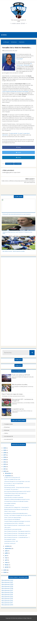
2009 (5, 570)
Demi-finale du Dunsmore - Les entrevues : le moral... (17, 525)
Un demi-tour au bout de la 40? (12, 477)
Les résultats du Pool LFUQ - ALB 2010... (14, 523)
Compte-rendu (8, 424)
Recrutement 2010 (7, 605)
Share (19, 147)
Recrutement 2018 (7, 588)
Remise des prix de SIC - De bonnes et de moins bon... (17, 487)
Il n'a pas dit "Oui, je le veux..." (11, 489)
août (6, 550)
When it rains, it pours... (10, 511)
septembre (8, 548)
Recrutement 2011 (7, 602)
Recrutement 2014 (7, 596)
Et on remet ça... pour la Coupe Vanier (13, 483)
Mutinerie (18, 163)
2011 (4, 469)
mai (6, 557)
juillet (6, 553)
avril (6, 560)
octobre (7, 546)
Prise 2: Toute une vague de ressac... (12, 394)
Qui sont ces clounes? (9, 485)
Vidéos (6, 433)
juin (6, 555)
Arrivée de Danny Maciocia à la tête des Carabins (16, 501)
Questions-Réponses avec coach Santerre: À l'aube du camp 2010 (17, 232)
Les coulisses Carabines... (10, 503)
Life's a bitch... (7, 527)
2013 (4, 464)
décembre (8, 473)
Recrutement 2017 (7, 590)
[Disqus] (18, 278)
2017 (4, 455)
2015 (4, 459)
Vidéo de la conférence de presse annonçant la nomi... (17, 499)
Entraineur (9, 163)
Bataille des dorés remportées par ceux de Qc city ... (16, 509)
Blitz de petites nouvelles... (20, 384)
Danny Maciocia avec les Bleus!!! (12, 519)
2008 (5, 572)
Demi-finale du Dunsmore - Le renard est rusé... (16, 535)
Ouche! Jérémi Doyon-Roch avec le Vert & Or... (15, 493)
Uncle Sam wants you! (9, 543)
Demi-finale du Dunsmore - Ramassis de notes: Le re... (17, 533)
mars (6, 562)
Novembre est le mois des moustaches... (14, 497)
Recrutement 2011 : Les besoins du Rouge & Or (22, 400)
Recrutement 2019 (7, 586)
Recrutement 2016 (7, 592)
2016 (4, 457)
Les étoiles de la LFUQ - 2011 (11, 541)
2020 (4, 448)
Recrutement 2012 (7, 600)
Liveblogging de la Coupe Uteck (11, 172)
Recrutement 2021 (7, 582)
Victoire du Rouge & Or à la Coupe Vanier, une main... (17, 481)
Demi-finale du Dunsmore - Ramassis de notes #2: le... (17, 531)
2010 (4, 471)
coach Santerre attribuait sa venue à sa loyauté (15, 91)
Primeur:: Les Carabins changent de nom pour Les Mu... (18, 515)
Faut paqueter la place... (10, 539)
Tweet (19, 152)
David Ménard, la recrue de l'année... (13, 529)
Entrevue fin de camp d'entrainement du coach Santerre (16, 214)
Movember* (19, 59)
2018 (4, 452)
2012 (4, 466)
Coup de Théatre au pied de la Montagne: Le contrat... (17, 521)
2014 (4, 462)
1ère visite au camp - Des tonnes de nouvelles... (14, 251)
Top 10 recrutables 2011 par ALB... (12, 479)
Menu (4, 35)
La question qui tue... (18, 409)
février (7, 564)
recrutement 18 (8, 436)
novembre (8, 475)
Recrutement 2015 (7, 594)
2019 (4, 450)
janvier (7, 567)
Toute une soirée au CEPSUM (21, 375)
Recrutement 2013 (7, 598)
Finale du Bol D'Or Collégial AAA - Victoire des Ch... (16, 507)
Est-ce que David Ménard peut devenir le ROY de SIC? (17, 491)
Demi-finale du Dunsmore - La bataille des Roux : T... (17, 537)
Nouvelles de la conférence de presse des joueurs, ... (16, 513)
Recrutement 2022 (7, 580)
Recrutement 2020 (7, 584)
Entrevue (6, 430)
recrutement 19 (8, 439)
